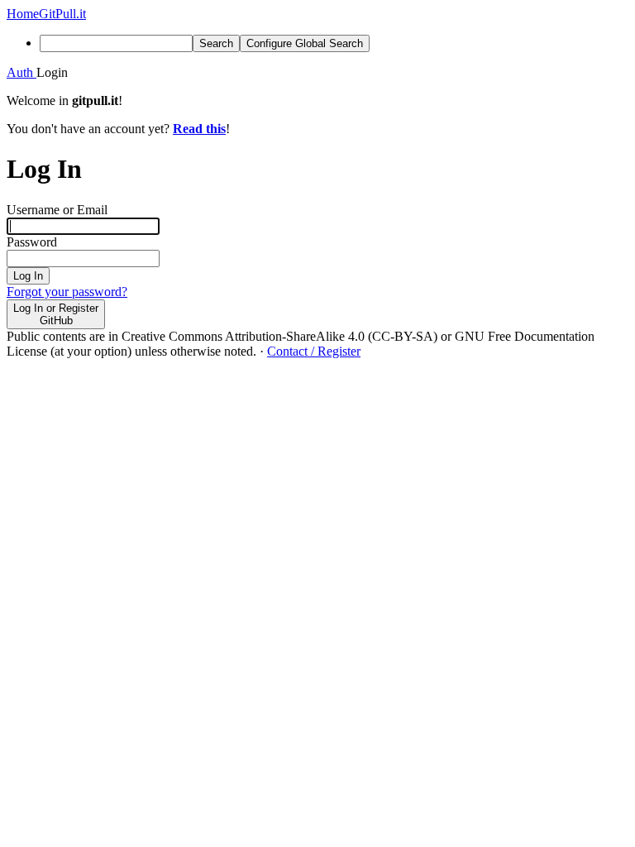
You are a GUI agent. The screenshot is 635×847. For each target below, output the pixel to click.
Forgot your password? (67, 292)
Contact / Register (313, 351)
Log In (28, 276)
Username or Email (57, 210)
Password (32, 242)
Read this (199, 129)
